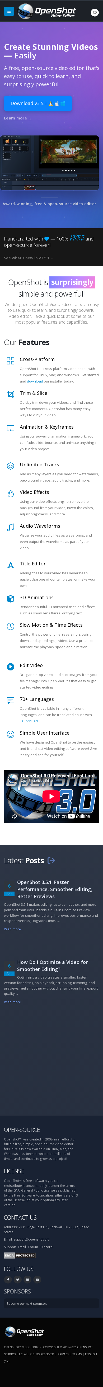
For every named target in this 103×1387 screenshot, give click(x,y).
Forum (33, 1247)
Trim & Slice (33, 393)
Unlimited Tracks (39, 464)
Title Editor (33, 563)
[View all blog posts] (51, 860)
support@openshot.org (31, 1239)
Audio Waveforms (40, 526)
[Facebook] (8, 1280)
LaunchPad (29, 721)
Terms (77, 1354)
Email (22, 1247)
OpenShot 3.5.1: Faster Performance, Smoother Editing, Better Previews (54, 889)
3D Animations (37, 597)
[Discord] (27, 1280)
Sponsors (17, 1291)
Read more (12, 929)
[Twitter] (18, 1280)
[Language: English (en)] (95, 13)
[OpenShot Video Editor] (46, 10)
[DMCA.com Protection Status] (20, 1255)
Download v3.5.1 (29, 103)
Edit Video (31, 665)
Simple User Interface (44, 733)
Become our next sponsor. (27, 1303)
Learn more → (18, 118)
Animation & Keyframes (47, 427)
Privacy (63, 1354)
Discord (46, 1247)
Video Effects (34, 492)
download (35, 381)
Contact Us (20, 1217)
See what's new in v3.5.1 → (29, 257)
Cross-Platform (37, 359)
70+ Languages (37, 699)
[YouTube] (37, 1280)
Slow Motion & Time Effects (51, 625)
